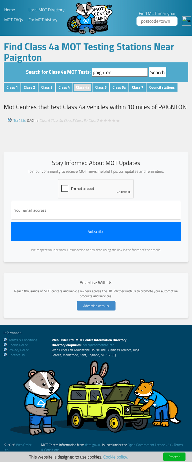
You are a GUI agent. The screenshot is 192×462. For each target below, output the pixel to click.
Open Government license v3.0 (150, 444)
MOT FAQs (13, 19)
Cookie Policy (18, 344)
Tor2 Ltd (20, 120)
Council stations (162, 87)
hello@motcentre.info (98, 344)
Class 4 (64, 87)
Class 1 (12, 87)
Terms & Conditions (23, 339)
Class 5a (119, 87)
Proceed (174, 456)
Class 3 (46, 87)
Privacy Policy (19, 349)
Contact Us (17, 354)
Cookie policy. (115, 456)
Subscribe (96, 231)
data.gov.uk (93, 444)
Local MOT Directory (46, 9)
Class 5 (100, 87)
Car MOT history (42, 19)
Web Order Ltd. (18, 447)
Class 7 (137, 87)
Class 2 (29, 87)
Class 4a (82, 87)
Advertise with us (96, 305)
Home (9, 9)
